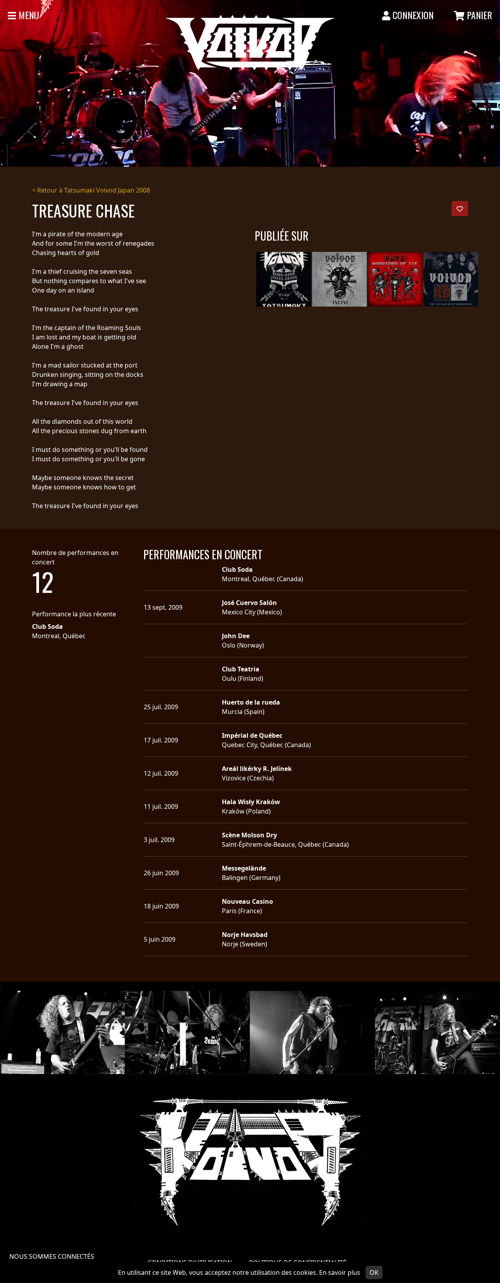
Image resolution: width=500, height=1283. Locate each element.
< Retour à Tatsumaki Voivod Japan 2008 (91, 190)
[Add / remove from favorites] (460, 208)
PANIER (478, 15)
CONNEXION (412, 15)
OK (374, 1272)
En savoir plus (339, 1272)
